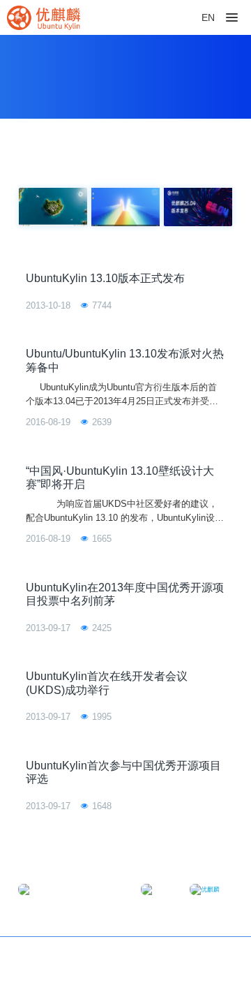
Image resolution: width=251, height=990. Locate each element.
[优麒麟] (43, 17)
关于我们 (214, 955)
